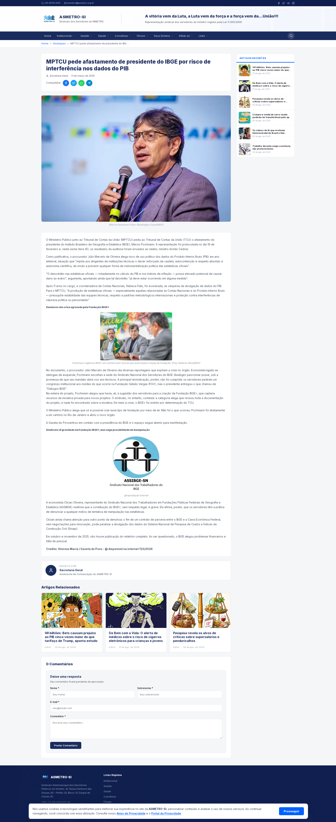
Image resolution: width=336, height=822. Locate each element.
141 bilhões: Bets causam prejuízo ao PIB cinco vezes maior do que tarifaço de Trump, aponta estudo (71, 637)
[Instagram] (293, 3)
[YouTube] (288, 3)
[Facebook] (278, 3)
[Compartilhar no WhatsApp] (81, 83)
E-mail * (54, 701)
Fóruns (141, 35)
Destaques (59, 43)
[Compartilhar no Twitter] (74, 83)
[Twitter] (283, 3)
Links (202, 35)
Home (47, 35)
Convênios (121, 35)
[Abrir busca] (291, 35)
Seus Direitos (162, 35)
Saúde (102, 35)
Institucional (64, 35)
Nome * (54, 688)
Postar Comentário (65, 745)
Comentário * (58, 716)
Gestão (84, 35)
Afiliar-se (184, 35)
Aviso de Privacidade (131, 813)
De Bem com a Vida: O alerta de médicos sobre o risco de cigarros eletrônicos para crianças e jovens (136, 637)
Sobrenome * (145, 688)
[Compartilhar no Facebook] (66, 83)
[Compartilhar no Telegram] (89, 83)
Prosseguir (291, 811)
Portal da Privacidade (166, 813)
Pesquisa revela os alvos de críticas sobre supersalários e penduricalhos (196, 637)
